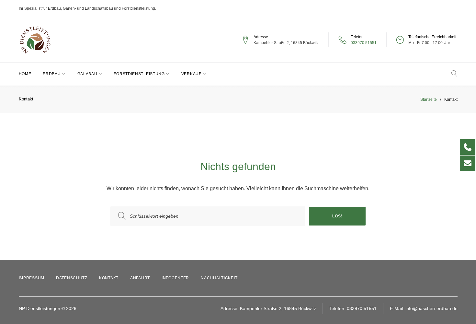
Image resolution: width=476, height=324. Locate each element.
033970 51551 (364, 42)
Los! (337, 216)
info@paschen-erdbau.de (431, 308)
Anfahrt (140, 278)
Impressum (31, 278)
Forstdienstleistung (139, 74)
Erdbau (52, 74)
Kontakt (109, 278)
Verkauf (191, 74)
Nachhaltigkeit (219, 278)
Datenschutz (71, 278)
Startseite (428, 99)
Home (25, 74)
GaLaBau (87, 74)
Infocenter (175, 278)
